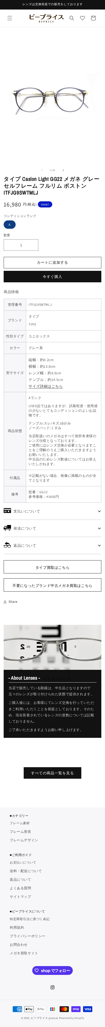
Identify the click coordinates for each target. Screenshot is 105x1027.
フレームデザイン (24, 840)
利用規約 (17, 927)
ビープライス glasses (44, 1018)
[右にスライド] (63, 170)
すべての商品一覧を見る (52, 773)
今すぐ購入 (52, 276)
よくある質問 (20, 888)
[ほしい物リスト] (82, 18)
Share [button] (13, 601)
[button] (9, 18)
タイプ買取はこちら (52, 567)
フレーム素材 (20, 823)
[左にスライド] (41, 170)
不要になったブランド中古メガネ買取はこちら (52, 585)
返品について (20, 879)
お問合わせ (19, 944)
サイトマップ (20, 896)
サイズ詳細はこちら (46, 386)
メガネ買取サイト (24, 953)
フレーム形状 (20, 831)
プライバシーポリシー (27, 936)
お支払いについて (23, 862)
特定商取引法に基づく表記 (30, 919)
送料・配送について (26, 871)
